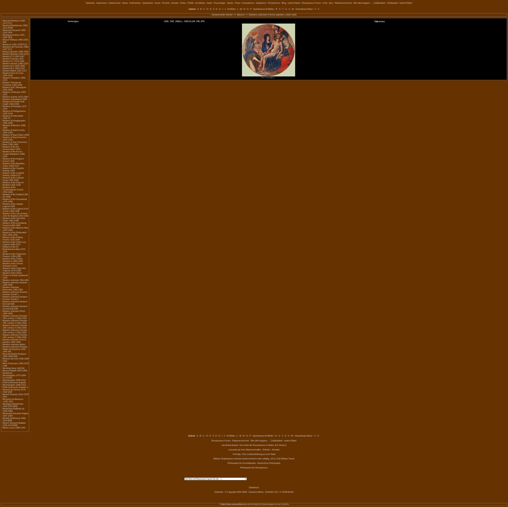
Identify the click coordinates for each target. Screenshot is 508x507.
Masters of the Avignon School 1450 (13, 160)
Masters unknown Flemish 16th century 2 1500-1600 (15, 336)
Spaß (209, 3)
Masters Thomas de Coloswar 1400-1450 (12, 83)
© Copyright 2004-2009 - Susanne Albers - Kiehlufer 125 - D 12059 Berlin (259, 492)
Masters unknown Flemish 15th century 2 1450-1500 (15, 321)
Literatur (175, 3)
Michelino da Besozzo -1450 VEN (13, 400)
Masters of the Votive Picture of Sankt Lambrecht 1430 (15, 275)
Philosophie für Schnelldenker (242, 463)
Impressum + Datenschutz (108, 3)
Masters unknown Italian (14, 344)
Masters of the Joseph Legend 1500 (13, 205)
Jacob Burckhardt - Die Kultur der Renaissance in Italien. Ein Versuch (253, 445)
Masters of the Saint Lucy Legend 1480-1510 (14, 243)
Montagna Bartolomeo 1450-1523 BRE (13, 405)
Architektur (200, 3)
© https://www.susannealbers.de (232, 504)
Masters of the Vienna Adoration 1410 (13, 264)
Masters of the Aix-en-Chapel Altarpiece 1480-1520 (14, 153)
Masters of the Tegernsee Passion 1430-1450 (14, 255)
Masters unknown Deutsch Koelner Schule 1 (15, 293)
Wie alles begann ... (362, 3)
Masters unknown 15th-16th (15, 280)
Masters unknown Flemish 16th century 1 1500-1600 (15, 331)
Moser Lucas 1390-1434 (14, 428)
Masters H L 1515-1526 (13, 61)
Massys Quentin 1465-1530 (15, 52)
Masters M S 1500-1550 (14, 66)
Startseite (90, 3)
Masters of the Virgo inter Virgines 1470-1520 (14, 269)
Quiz (331, 3)
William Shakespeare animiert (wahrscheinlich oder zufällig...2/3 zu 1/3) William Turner (253, 459)
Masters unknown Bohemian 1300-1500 (13, 288)
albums (240, 14)
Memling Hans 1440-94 (13, 368)
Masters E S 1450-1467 (14, 56)
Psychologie (219, 3)
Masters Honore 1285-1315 (15, 63)
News (125, 3)
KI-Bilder (231, 9)
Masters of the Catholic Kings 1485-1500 (13, 179)
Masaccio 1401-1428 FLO (15, 44)
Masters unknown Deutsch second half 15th (15, 307)
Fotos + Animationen (244, 3)
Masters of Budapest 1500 (15, 99)
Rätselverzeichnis (343, 3)
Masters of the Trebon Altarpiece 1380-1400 (13, 260)
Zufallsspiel (392, 3)
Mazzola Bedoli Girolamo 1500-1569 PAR (14, 355)
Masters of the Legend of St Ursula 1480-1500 (15, 210)
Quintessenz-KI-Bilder (263, 9)
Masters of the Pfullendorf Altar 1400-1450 (14, 233)
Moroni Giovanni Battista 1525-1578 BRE (14, 424)
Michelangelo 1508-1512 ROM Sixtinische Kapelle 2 (15, 386)
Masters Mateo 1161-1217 (15, 71)
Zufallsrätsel (379, 3)
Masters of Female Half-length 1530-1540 (14, 103)
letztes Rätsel (406, 3)
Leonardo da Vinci (237, 450)
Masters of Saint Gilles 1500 (16, 135)
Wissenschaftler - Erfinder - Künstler (263, 450)
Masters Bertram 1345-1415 (16, 54)
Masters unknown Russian (15, 347)
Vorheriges (73, 21)
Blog (284, 3)
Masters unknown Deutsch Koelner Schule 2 (15, 298)
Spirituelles (147, 3)
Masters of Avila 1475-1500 (15, 97)
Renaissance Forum (311, 3)
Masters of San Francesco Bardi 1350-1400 (15, 143)
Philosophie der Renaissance (254, 468)
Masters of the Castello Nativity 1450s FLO (13, 174)
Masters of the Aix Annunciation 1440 (11, 148)
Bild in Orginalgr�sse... (268, 77)
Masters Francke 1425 (13, 59)
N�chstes (379, 21)
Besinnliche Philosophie (269, 463)
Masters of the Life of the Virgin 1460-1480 (14, 219)
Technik (165, 3)
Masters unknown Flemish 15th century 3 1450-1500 (15, 326)
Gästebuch (261, 3)
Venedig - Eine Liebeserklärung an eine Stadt (254, 454)
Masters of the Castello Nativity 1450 (13, 169)
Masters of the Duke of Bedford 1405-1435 (13, 183)
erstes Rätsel (294, 3)
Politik (190, 3)
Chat (325, 3)
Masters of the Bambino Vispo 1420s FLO (14, 164)
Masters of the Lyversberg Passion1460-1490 (14, 224)
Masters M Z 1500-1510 (14, 68)
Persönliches (274, 3)
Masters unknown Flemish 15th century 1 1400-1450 (15, 317)
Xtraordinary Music (304, 9)
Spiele (230, 3)
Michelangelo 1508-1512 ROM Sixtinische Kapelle (14, 381)
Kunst (157, 3)
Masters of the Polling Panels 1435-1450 (13, 238)
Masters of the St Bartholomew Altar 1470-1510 (14, 249)
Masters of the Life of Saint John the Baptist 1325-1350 (15, 214)
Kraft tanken (135, 3)
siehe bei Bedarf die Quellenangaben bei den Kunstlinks (267, 504)
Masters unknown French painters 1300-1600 (273, 14)
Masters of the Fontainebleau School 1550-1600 (13, 189)
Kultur (183, 3)
